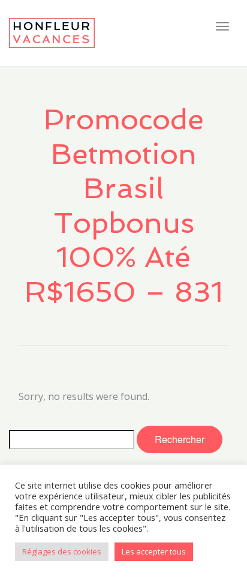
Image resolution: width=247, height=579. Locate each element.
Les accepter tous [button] (154, 551)
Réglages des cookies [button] (61, 551)
